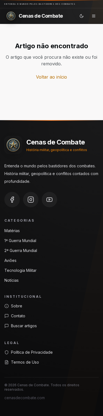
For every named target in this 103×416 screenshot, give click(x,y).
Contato (18, 315)
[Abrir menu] (94, 16)
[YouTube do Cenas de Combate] (49, 199)
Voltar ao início (51, 77)
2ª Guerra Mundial (20, 250)
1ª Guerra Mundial (20, 240)
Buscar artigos (24, 325)
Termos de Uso (25, 362)
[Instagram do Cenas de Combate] (30, 199)
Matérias (12, 230)
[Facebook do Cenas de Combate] (12, 199)
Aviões (10, 260)
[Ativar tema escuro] (82, 16)
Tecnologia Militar (20, 270)
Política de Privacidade (32, 352)
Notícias (11, 280)
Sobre (16, 306)
